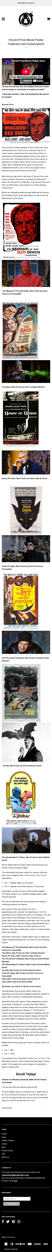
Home (4, 1134)
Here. (15, 1181)
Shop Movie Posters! (26, 3)
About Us (5, 1157)
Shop (4, 1137)
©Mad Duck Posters (8, 1237)
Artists (4, 1144)
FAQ (3, 1154)
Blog (3, 1147)
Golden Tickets (8, 1140)
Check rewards (11, 1249)
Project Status (7, 1150)
